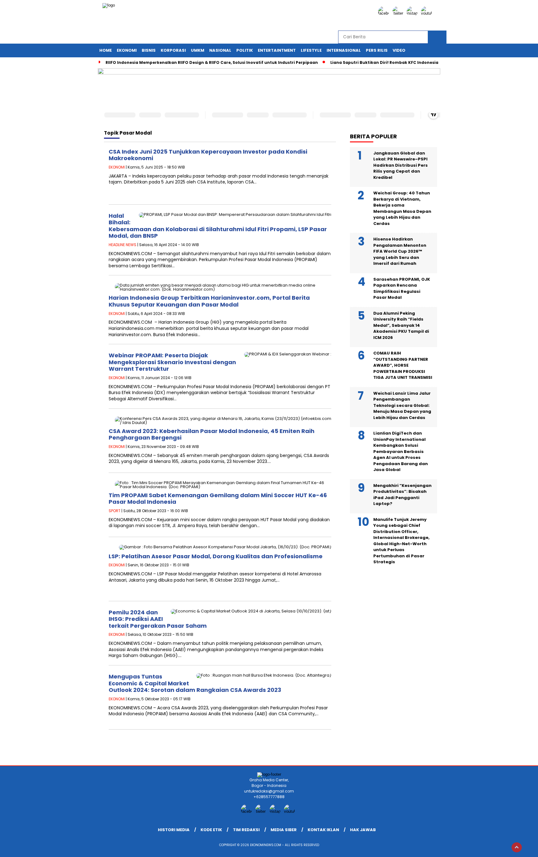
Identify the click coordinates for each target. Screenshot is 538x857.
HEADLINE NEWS (122, 244)
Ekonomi (127, 50)
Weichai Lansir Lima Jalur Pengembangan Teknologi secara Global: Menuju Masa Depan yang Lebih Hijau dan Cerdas (402, 405)
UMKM (197, 50)
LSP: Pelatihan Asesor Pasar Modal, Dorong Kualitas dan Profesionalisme (216, 556)
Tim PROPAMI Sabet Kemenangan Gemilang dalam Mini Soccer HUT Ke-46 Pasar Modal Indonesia (218, 498)
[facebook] (384, 13)
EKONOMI (117, 167)
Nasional (220, 50)
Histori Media (174, 830)
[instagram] (413, 13)
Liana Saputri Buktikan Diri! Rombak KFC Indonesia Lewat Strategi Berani (407, 62)
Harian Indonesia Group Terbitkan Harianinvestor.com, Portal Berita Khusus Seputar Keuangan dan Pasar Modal (209, 301)
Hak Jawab (363, 830)
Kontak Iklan (323, 830)
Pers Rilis (377, 50)
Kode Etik (211, 830)
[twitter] (398, 13)
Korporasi (173, 50)
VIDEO (399, 50)
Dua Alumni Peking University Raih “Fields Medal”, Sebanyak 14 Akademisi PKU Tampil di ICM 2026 (401, 325)
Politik (244, 50)
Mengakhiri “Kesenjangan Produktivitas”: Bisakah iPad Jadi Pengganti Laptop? (402, 495)
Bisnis (149, 50)
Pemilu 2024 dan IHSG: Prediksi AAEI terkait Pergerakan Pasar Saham (158, 619)
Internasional (344, 50)
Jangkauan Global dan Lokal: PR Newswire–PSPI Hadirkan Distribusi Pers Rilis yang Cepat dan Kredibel (400, 165)
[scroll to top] (516, 847)
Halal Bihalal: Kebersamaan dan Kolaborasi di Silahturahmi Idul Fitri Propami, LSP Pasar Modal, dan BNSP (218, 226)
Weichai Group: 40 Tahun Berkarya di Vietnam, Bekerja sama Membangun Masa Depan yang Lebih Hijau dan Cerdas (402, 208)
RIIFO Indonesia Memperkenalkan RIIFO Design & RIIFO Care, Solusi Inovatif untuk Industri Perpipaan (212, 62)
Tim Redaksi (246, 830)
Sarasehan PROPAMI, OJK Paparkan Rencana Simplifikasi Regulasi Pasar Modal (401, 288)
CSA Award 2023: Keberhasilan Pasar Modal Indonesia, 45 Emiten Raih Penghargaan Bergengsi (211, 434)
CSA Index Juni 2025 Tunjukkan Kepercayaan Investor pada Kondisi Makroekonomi (208, 155)
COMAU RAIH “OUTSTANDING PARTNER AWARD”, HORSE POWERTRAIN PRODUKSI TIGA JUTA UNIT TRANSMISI (402, 365)
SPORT (114, 510)
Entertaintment (277, 50)
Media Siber (284, 830)
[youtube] (427, 13)
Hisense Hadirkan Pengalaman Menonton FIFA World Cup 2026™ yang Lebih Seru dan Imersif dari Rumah (399, 251)
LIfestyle (311, 50)
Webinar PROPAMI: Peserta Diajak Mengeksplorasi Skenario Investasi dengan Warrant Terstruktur (172, 362)
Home (105, 50)
